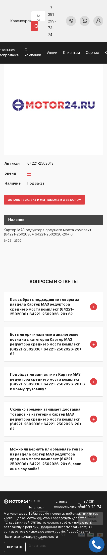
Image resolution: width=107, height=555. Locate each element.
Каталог (35, 501)
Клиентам (71, 52)
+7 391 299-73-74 (52, 21)
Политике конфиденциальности (31, 536)
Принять (14, 547)
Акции (52, 52)
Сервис (92, 52)
